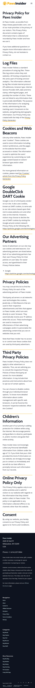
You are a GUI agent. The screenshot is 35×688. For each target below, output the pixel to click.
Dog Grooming (6, 667)
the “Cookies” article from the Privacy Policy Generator (16, 176)
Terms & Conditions (7, 617)
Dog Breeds (5, 632)
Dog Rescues (6, 640)
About (4, 603)
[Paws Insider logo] (14, 3)
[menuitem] (31, 3)
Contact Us (5, 605)
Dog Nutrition (6, 661)
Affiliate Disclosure (7, 608)
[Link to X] (21, 682)
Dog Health (5, 646)
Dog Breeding (6, 658)
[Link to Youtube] (28, 682)
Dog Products (6, 635)
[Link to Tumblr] (26, 682)
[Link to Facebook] (18, 682)
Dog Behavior (6, 643)
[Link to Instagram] (31, 682)
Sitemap (5, 619)
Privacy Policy (6, 614)
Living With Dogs (7, 672)
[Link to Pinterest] (23, 682)
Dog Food (5, 638)
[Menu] (31, 3)
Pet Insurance (6, 669)
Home (4, 600)
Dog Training (5, 664)
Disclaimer (5, 611)
